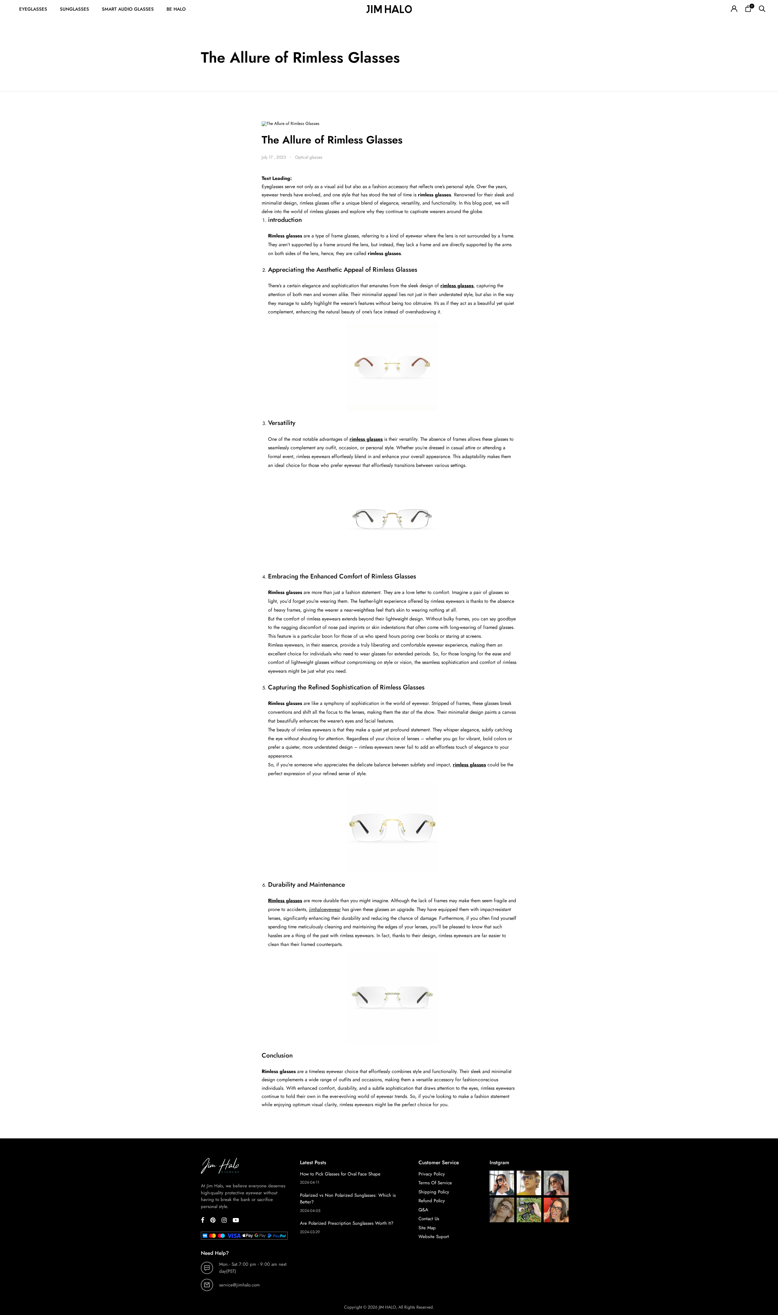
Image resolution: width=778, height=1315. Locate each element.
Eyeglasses (33, 9)
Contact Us (428, 1218)
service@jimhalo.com (239, 1285)
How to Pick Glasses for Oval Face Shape (340, 1174)
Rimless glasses (285, 900)
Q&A (423, 1209)
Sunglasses (74, 9)
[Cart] (748, 9)
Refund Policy (431, 1200)
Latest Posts (313, 1162)
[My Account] (734, 9)
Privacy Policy (431, 1174)
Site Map (427, 1227)
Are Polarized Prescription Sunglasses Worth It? (346, 1223)
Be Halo (176, 9)
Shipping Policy (433, 1192)
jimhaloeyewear (325, 909)
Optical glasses (308, 157)
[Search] (762, 9)
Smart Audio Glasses (128, 9)
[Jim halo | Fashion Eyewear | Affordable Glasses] (389, 9)
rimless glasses (456, 285)
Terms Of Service (435, 1182)
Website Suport (433, 1236)
